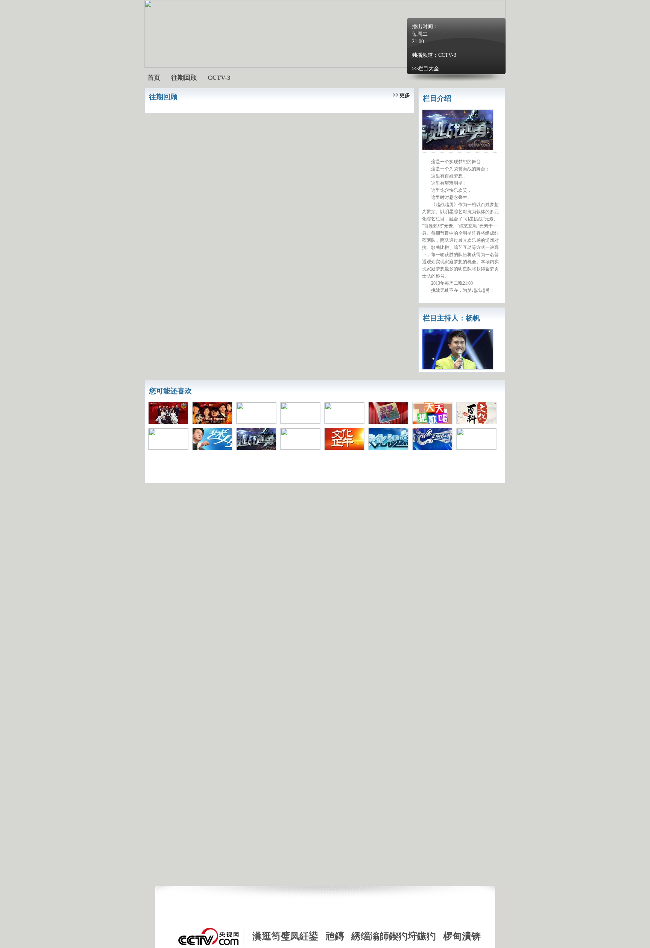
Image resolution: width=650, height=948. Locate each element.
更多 (404, 95)
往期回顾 (184, 77)
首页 (153, 77)
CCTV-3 (447, 55)
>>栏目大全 (425, 68)
